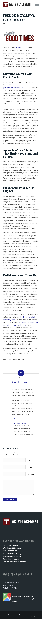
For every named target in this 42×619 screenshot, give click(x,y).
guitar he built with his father (14, 87)
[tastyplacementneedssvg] (17, 4)
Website (31, 474)
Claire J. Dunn (20, 359)
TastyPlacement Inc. (10, 580)
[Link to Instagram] (31, 616)
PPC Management (10, 551)
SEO (4, 23)
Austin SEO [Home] (10, 545)
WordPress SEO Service (12, 548)
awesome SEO (19, 48)
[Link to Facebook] (28, 616)
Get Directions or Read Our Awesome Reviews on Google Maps (23, 599)
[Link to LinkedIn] (34, 616)
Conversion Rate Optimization (14, 562)
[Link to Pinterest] (37, 616)
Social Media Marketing (12, 553)
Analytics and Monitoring (12, 556)
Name (31, 460)
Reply (13, 418)
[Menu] (36, 4)
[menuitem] (36, 4)
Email (30, 467)
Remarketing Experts (11, 559)
